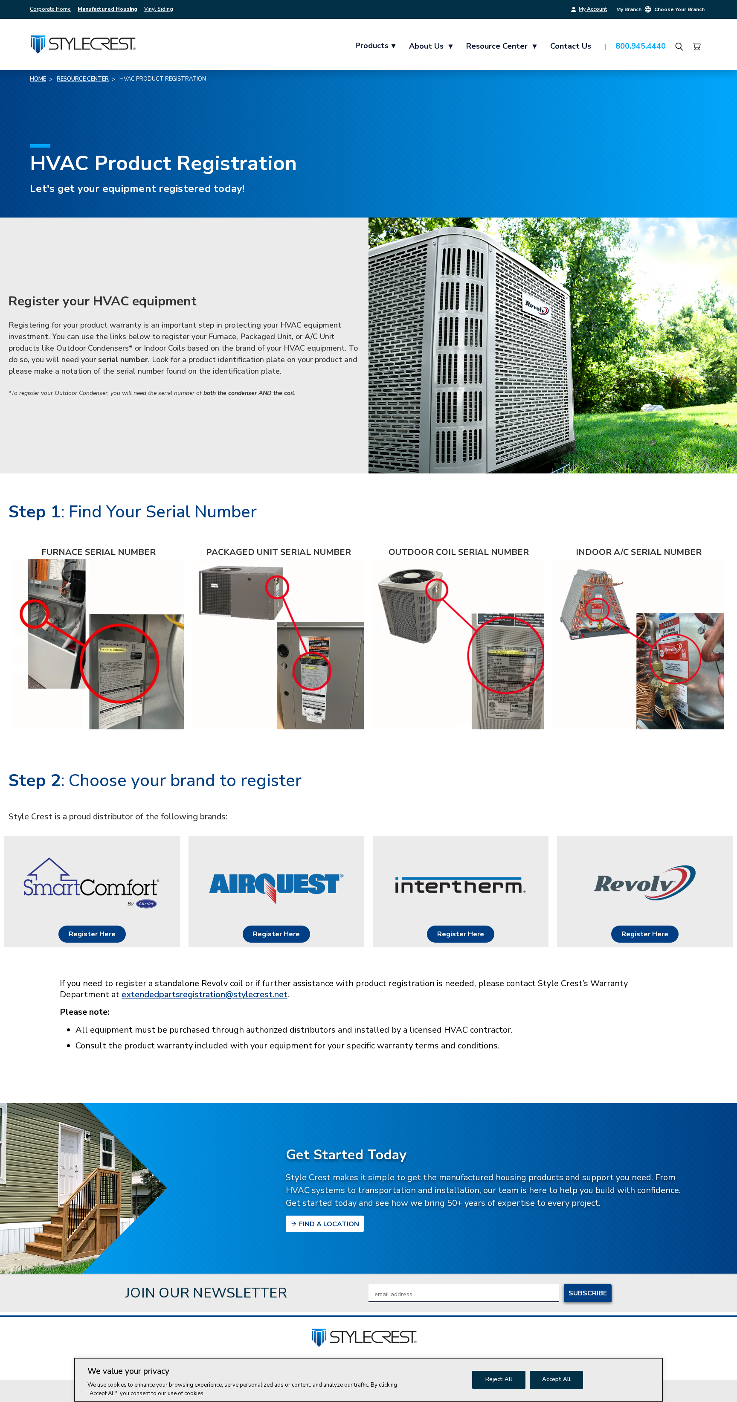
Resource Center (501, 46)
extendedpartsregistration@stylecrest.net (204, 994)
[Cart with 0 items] (696, 46)
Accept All (556, 1379)
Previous (714, 1381)
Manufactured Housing (107, 9)
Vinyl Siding (158, 9)
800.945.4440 (640, 46)
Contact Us (570, 46)
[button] (92, 934)
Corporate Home (50, 9)
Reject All (498, 1379)
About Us (431, 46)
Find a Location (328, 1224)
